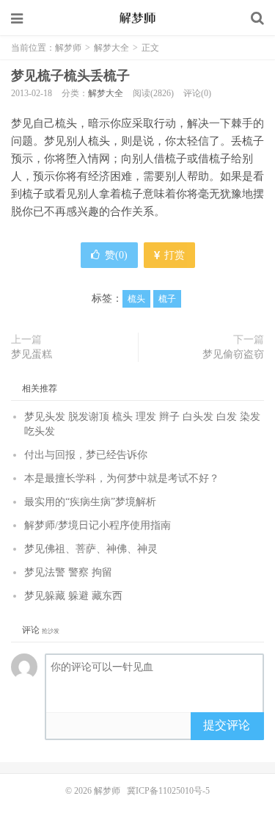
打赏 (173, 255)
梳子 (167, 299)
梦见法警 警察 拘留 (68, 572)
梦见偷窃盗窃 (233, 354)
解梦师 (138, 18)
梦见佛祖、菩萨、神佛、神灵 (91, 548)
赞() (116, 255)
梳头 (136, 299)
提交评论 (226, 725)
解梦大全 (111, 48)
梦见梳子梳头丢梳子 (70, 75)
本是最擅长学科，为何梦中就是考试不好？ (121, 478)
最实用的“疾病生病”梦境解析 (90, 501)
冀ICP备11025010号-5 (168, 791)
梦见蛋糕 (31, 354)
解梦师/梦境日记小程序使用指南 (97, 525)
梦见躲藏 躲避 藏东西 (73, 595)
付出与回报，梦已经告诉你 (85, 454)
